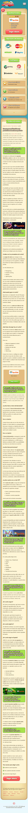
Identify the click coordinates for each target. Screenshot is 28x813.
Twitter (15, 807)
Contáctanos (19, 807)
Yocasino (11, 791)
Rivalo (18, 793)
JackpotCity (5, 791)
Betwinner (16, 791)
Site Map (12, 807)
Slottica (4, 793)
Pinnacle (21, 791)
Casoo (9, 793)
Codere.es (12, 795)
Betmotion (14, 793)
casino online (14, 133)
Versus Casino (6, 795)
